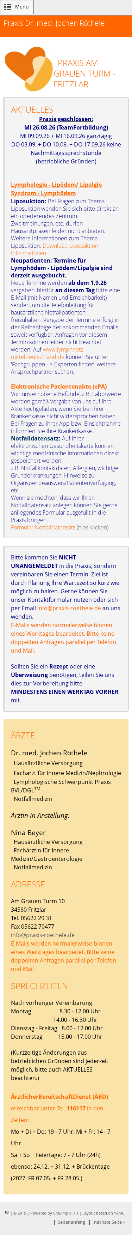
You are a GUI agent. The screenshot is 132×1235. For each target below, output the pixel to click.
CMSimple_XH (65, 1213)
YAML (119, 1213)
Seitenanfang (71, 1222)
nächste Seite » (109, 1222)
